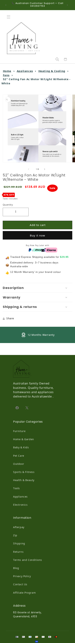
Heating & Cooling (51, 71)
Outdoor (18, 464)
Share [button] (10, 318)
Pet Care (18, 455)
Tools (16, 488)
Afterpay (18, 527)
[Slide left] (29, 169)
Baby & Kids (21, 447)
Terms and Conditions (27, 560)
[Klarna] (51, 250)
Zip (15, 535)
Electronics (20, 504)
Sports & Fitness (24, 472)
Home (7, 71)
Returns (18, 551)
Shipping (19, 543)
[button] (9, 17)
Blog (16, 568)
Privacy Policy (22, 576)
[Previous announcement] (7, 5)
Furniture (19, 431)
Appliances (25, 71)
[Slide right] (46, 169)
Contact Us (20, 584)
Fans (6, 75)
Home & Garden (23, 439)
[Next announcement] (68, 5)
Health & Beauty (23, 480)
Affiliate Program (24, 592)
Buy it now (37, 235)
